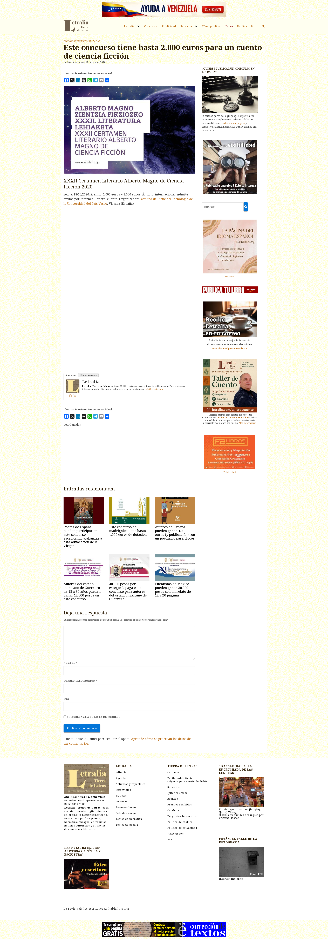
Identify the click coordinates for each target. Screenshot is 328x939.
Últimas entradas (88, 375)
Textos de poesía (127, 824)
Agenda (121, 778)
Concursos (151, 26)
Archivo (172, 798)
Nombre (70, 662)
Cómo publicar (211, 26)
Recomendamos (126, 807)
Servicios (186, 26)
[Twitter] (75, 396)
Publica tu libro (247, 26)
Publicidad (169, 26)
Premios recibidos (179, 804)
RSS (169, 839)
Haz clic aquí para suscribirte (229, 348)
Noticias (121, 795)
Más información (247, 423)
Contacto (173, 772)
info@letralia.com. (154, 389)
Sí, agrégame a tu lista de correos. (93, 716)
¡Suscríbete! (175, 833)
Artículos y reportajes (130, 784)
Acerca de (70, 375)
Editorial (122, 772)
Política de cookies (180, 822)
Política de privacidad (182, 827)
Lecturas (121, 801)
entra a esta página (233, 123)
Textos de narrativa (129, 818)
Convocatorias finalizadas (82, 41)
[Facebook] (70, 396)
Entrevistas (123, 789)
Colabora (173, 810)
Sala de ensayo (126, 813)
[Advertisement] (129, 457)
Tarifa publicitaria (187, 780)
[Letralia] (72, 386)
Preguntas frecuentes (182, 816)
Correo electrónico (80, 680)
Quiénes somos (177, 792)
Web (67, 698)
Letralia (129, 26)
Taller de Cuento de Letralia (233, 417)
